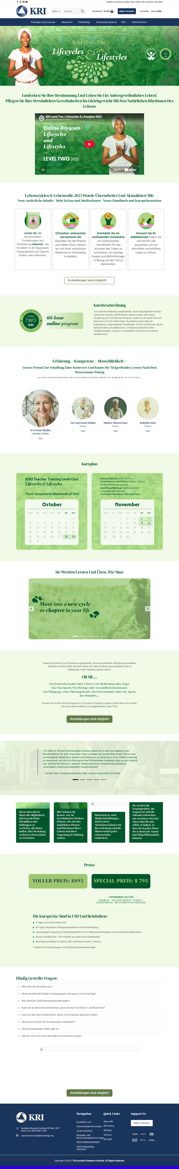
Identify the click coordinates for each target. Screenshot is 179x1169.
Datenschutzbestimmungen (89, 1120)
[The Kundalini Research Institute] (31, 11)
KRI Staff (108, 1133)
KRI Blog (107, 1124)
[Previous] (31, 609)
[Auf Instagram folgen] (20, 2)
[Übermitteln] (82, 11)
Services (108, 1128)
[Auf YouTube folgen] (26, 2)
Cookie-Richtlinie (84, 1124)
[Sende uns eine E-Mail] (23, 2)
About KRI (108, 1115)
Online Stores (139, 22)
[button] (103, 11)
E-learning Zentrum (106, 22)
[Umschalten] (30, 439)
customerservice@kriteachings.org (37, 1129)
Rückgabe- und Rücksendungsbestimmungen (90, 1130)
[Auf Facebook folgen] (17, 2)
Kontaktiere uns (83, 1115)
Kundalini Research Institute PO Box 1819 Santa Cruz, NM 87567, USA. (40, 1123)
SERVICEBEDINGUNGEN (87, 1136)
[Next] (147, 609)
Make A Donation (126, 11)
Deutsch (155, 11)
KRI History (109, 1119)
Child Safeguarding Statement (85, 1141)
